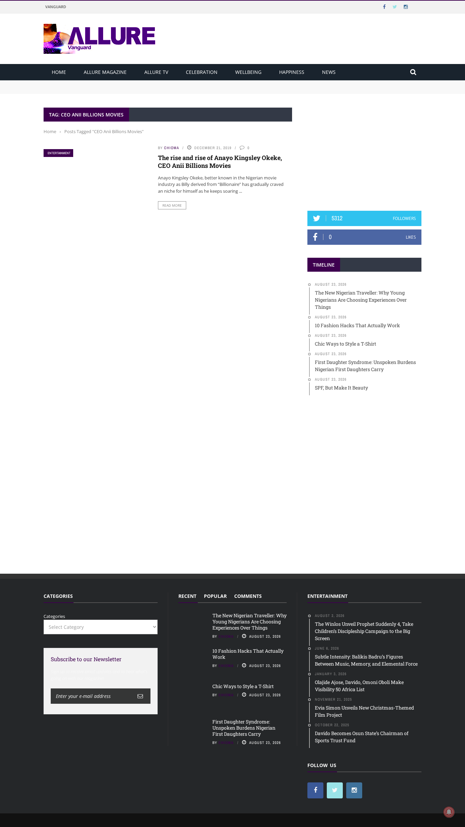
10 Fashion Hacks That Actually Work (83, 90)
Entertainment (59, 153)
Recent (187, 596)
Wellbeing (248, 72)
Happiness (291, 72)
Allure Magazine (105, 72)
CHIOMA (171, 147)
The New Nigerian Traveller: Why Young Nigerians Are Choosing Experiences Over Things (139, 83)
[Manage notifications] (449, 812)
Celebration (202, 72)
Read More (172, 205)
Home (59, 72)
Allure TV (156, 72)
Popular (215, 596)
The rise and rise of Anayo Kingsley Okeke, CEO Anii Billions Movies (220, 162)
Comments (248, 596)
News (329, 72)
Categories (54, 616)
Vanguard (55, 6)
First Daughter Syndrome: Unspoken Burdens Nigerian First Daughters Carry (243, 727)
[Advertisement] (365, 150)
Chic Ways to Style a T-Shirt (243, 686)
